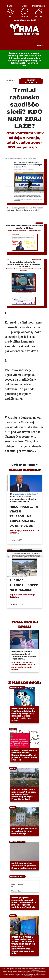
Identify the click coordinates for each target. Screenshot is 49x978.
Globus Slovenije (31, 81)
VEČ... (40, 45)
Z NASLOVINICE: (24, 682)
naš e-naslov (35, 970)
